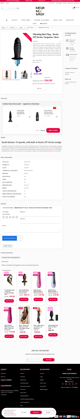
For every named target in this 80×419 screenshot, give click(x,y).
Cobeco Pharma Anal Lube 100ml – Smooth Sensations (48, 112)
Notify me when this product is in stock (44, 83)
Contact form (4, 394)
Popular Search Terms (25, 386)
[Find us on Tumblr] (73, 384)
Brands (22, 373)
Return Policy (23, 392)
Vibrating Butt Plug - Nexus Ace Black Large (53, 327)
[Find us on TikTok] (76, 384)
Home (3, 27)
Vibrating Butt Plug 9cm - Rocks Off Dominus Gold (24, 291)
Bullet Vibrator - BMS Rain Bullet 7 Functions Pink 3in (38, 291)
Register (42, 379)
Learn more (13, 415)
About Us (3, 376)
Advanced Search (24, 383)
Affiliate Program (44, 389)
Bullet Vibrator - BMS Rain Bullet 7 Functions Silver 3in (53, 291)
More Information (6, 157)
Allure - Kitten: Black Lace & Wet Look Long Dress (39, 327)
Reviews (3, 204)
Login (41, 376)
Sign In (77, 3)
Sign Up (71, 3)
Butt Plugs (30, 27)
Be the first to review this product (11, 79)
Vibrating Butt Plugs (44, 27)
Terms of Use (43, 383)
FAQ (65, 3)
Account (42, 373)
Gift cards (22, 376)
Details (3, 137)
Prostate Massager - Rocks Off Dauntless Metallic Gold (9, 292)
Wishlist (52, 3)
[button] (15, 74)
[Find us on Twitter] (66, 384)
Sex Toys (12, 27)
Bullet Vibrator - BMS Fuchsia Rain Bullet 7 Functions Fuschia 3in (9, 327)
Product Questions (7, 253)
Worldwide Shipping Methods (27, 399)
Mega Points (23, 379)
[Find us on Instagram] (69, 384)
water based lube (49, 151)
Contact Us (3, 373)
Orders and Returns (24, 402)
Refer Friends (4, 98)
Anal (21, 27)
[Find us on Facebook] (63, 384)
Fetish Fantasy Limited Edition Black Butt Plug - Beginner (21, 112)
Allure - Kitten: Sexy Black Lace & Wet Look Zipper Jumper (24, 327)
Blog (21, 405)
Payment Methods (24, 395)
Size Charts (22, 389)
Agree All (36, 412)
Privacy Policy (43, 386)
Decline (48, 412)
